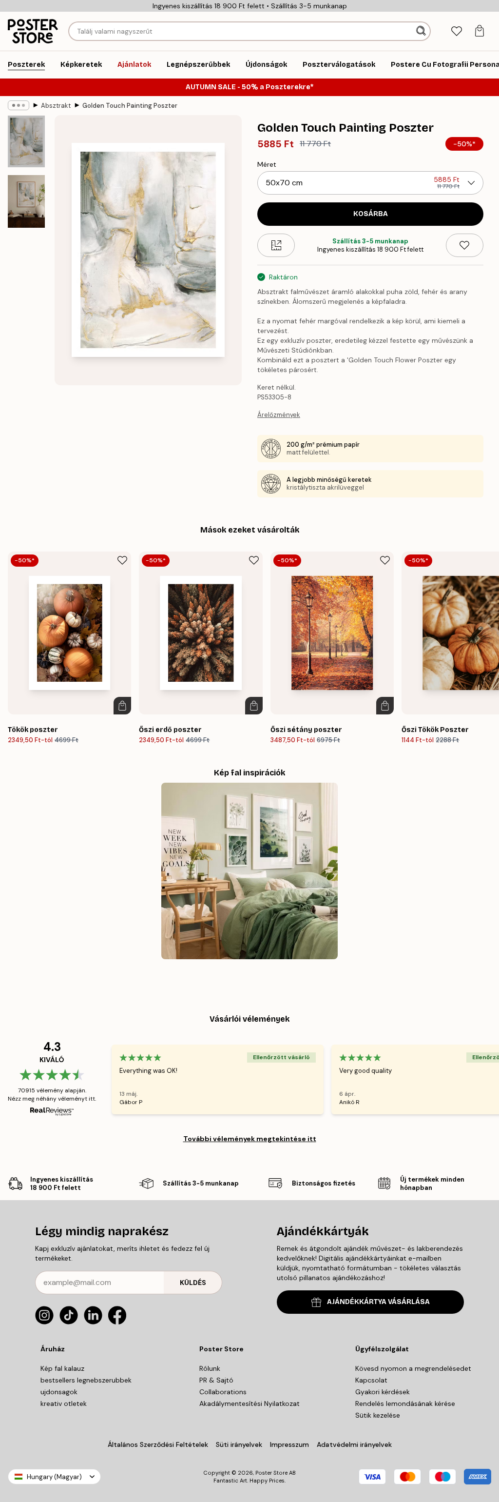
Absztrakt (56, 105)
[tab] (456, 31)
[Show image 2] (26, 201)
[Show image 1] (26, 141)
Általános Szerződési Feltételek (158, 1444)
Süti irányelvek (239, 1444)
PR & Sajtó (216, 1380)
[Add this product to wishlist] (464, 245)
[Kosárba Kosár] (122, 705)
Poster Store (271, 1472)
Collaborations (223, 1391)
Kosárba (370, 214)
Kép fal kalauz (62, 1368)
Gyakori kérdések (382, 1391)
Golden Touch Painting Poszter (129, 105)
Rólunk (209, 1368)
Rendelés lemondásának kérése (405, 1403)
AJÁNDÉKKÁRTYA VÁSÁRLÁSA (378, 1302)
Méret (266, 164)
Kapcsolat (371, 1380)
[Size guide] (276, 245)
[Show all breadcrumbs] (18, 105)
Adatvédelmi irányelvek (354, 1444)
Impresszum (289, 1444)
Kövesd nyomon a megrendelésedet (413, 1368)
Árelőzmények (278, 415)
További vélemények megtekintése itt (249, 1138)
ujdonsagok (58, 1391)
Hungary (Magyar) (54, 1477)
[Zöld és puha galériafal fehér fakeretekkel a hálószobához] (249, 871)
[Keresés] (422, 31)
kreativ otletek (63, 1403)
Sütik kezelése (377, 1415)
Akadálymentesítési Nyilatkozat (249, 1403)
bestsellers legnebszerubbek (86, 1380)
